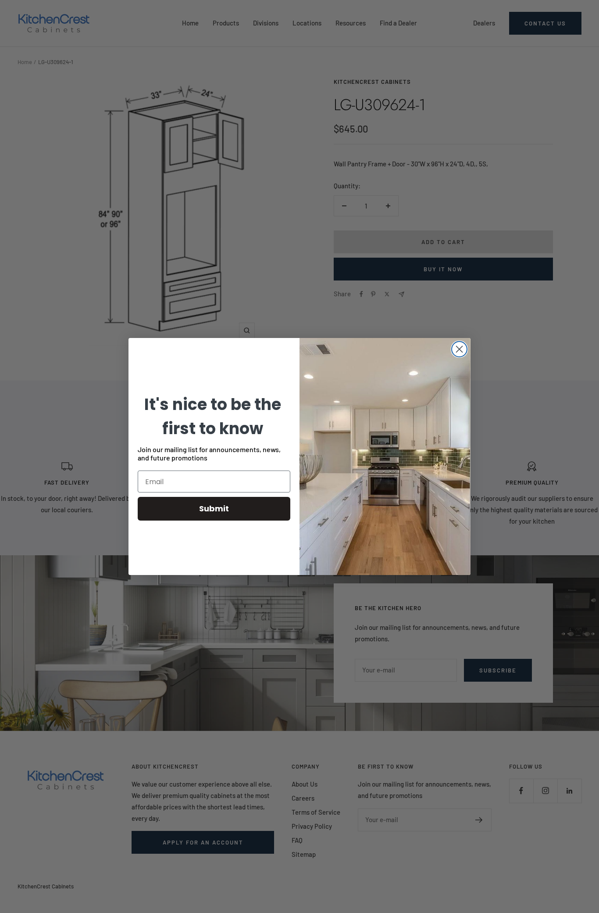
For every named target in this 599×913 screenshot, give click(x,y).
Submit (214, 508)
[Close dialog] (459, 349)
